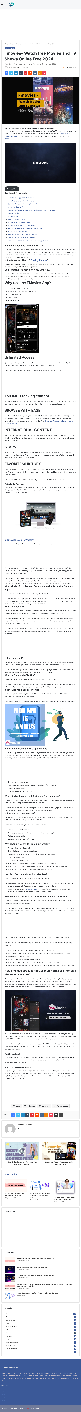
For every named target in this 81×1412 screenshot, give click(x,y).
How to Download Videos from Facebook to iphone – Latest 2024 (40, 1195)
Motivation (9, 1336)
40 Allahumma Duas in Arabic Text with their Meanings (35, 1258)
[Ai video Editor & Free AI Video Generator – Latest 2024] (65, 1187)
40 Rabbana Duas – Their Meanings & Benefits (32, 1267)
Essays (8, 1323)
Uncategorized (10, 1345)
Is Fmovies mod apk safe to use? (19, 222)
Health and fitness (11, 1326)
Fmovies (17, 1106)
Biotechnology (10, 1320)
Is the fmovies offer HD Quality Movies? (22, 201)
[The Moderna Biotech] (11, 4)
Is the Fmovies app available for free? (21, 198)
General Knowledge (12, 1342)
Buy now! (4, 1400)
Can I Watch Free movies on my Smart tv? (22, 204)
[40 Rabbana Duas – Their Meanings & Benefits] (10, 1269)
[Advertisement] (40, 23)
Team (3, 1397)
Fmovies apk (30, 1106)
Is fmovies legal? (14, 216)
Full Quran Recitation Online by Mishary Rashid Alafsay (35, 1275)
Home (8, 44)
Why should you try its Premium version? (22, 235)
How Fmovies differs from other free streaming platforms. (28, 241)
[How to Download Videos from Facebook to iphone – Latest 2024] (41, 1185)
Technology (9, 1317)
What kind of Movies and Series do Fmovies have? (25, 228)
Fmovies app (44, 1106)
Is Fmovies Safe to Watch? (17, 207)
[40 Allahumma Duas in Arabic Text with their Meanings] (16, 1185)
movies (7, 139)
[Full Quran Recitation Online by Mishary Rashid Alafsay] (10, 1278)
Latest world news (11, 1348)
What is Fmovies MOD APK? (17, 219)
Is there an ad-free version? (17, 232)
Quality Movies (39, 260)
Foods (7, 1333)
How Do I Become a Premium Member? (21, 238)
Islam (7, 1339)
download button (32, 889)
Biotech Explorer (13, 67)
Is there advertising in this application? (21, 225)
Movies (13, 44)
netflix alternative (61, 1106)
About (3, 1394)
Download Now (12, 189)
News (12, 48)
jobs (7, 1352)
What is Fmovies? (14, 213)
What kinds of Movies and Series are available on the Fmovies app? (31, 210)
